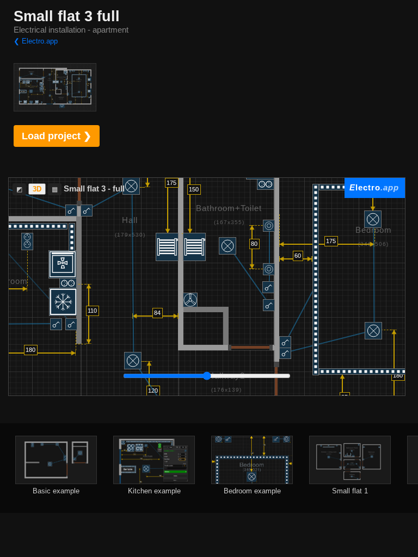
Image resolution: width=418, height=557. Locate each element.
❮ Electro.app (36, 41)
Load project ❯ (56, 136)
